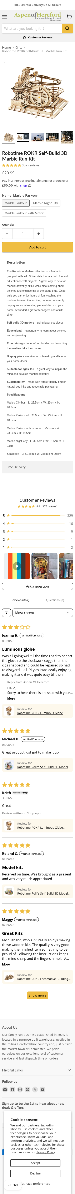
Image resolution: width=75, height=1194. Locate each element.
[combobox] (32, 28)
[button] (8, 137)
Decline (35, 1173)
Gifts (18, 47)
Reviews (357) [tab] (19, 600)
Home (6, 47)
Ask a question (37, 586)
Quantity (8, 224)
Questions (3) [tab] (55, 600)
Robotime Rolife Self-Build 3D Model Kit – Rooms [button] (42, 767)
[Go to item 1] (17, 566)
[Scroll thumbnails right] (68, 566)
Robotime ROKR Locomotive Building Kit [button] (42, 979)
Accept (35, 1163)
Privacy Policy (45, 1152)
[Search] (67, 28)
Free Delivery (16, 467)
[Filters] (6, 613)
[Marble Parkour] (16, 207)
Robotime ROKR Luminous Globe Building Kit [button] (40, 713)
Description (16, 262)
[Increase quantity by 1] (39, 233)
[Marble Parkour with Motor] (24, 217)
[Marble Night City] (46, 207)
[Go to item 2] (44, 566)
